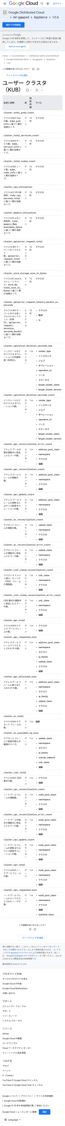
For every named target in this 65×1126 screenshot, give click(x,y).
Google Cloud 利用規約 (15, 1101)
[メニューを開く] (5, 3)
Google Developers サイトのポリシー (22, 956)
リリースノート (9, 1016)
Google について (10, 1096)
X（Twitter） (8, 1075)
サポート (6, 1011)
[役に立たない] (38, 69)
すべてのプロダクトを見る (15, 979)
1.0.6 (55, 17)
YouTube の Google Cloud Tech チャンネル (22, 1085)
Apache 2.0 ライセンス (21, 953)
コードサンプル (9, 1043)
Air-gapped (21, 17)
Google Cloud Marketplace (14, 988)
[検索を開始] (42, 3)
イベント (6, 1071)
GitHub (5, 1034)
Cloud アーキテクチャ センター (17, 1048)
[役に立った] (33, 69)
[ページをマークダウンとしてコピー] (37, 90)
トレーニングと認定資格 (14, 1053)
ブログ (5, 1066)
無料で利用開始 (13, 25)
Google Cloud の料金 (12, 983)
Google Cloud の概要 (12, 1038)
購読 (44, 1112)
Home (5, 56)
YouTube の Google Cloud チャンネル (20, 1080)
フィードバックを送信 (16, 75)
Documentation (18, 56)
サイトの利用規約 (44, 1096)
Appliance (40, 17)
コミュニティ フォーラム (14, 1006)
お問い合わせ (8, 993)
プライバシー (27, 1096)
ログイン (57, 3)
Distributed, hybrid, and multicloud (44, 56)
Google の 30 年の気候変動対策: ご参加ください (26, 1105)
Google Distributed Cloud (26, 12)
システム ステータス (12, 1020)
